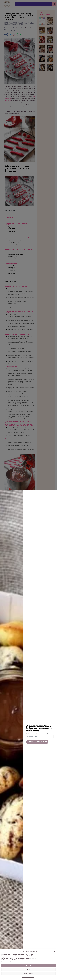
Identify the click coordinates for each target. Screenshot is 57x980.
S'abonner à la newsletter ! (37, 742)
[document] (28, 490)
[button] (55, 951)
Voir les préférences (28, 973)
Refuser (28, 969)
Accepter (28, 965)
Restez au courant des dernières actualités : (37, 734)
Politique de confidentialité (28, 977)
